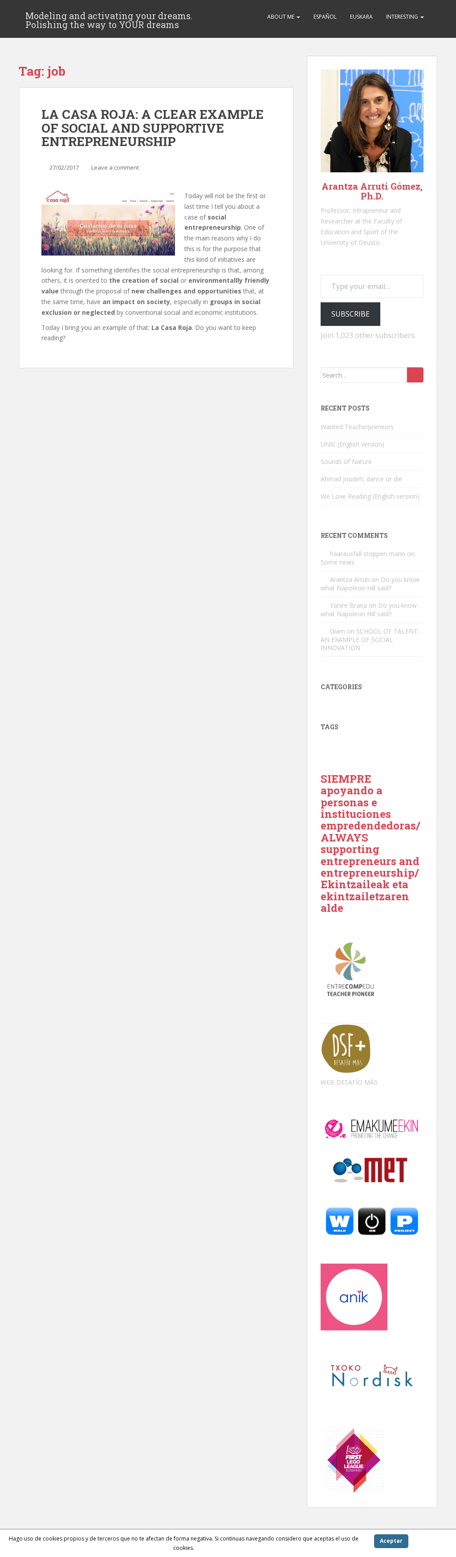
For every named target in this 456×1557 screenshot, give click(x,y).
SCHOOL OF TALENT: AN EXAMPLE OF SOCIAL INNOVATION (370, 639)
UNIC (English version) (352, 444)
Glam (337, 631)
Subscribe (350, 314)
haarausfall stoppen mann (367, 553)
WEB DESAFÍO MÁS (349, 1082)
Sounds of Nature (346, 461)
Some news (337, 562)
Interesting (402, 16)
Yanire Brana (348, 605)
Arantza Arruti (350, 579)
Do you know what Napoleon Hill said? (370, 583)
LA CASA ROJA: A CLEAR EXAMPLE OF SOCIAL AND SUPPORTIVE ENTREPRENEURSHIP (152, 128)
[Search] (415, 374)
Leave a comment (115, 167)
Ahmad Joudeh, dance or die (361, 479)
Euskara (361, 16)
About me (281, 16)
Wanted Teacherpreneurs (357, 427)
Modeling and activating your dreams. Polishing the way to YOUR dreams (108, 18)
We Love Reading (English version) (370, 496)
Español (325, 16)
